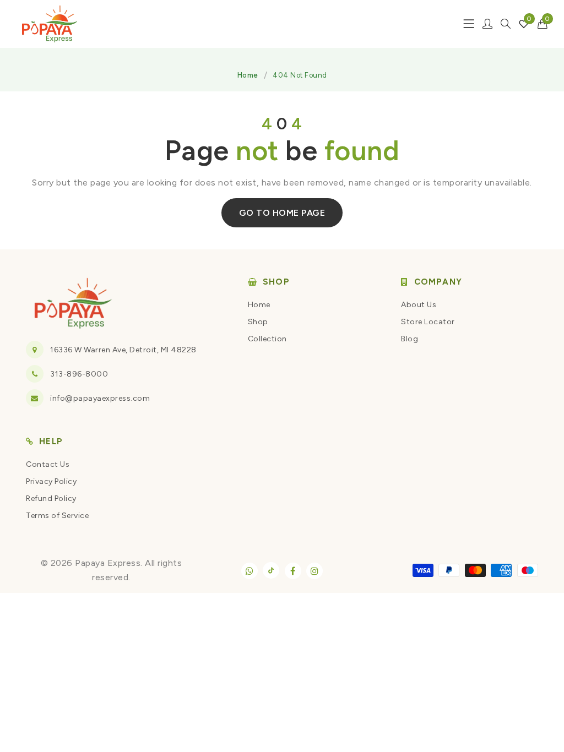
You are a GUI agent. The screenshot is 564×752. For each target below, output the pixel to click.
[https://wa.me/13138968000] (249, 571)
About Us (418, 304)
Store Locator (428, 321)
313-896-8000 (79, 374)
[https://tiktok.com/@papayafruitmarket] (271, 570)
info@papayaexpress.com (100, 398)
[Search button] (506, 24)
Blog (409, 339)
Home (247, 75)
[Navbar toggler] (468, 23)
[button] (543, 24)
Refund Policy (51, 498)
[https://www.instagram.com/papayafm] (314, 571)
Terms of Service (57, 515)
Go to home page (282, 213)
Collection (267, 339)
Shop (258, 321)
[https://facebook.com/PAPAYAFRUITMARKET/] (293, 571)
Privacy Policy (51, 481)
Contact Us (47, 464)
